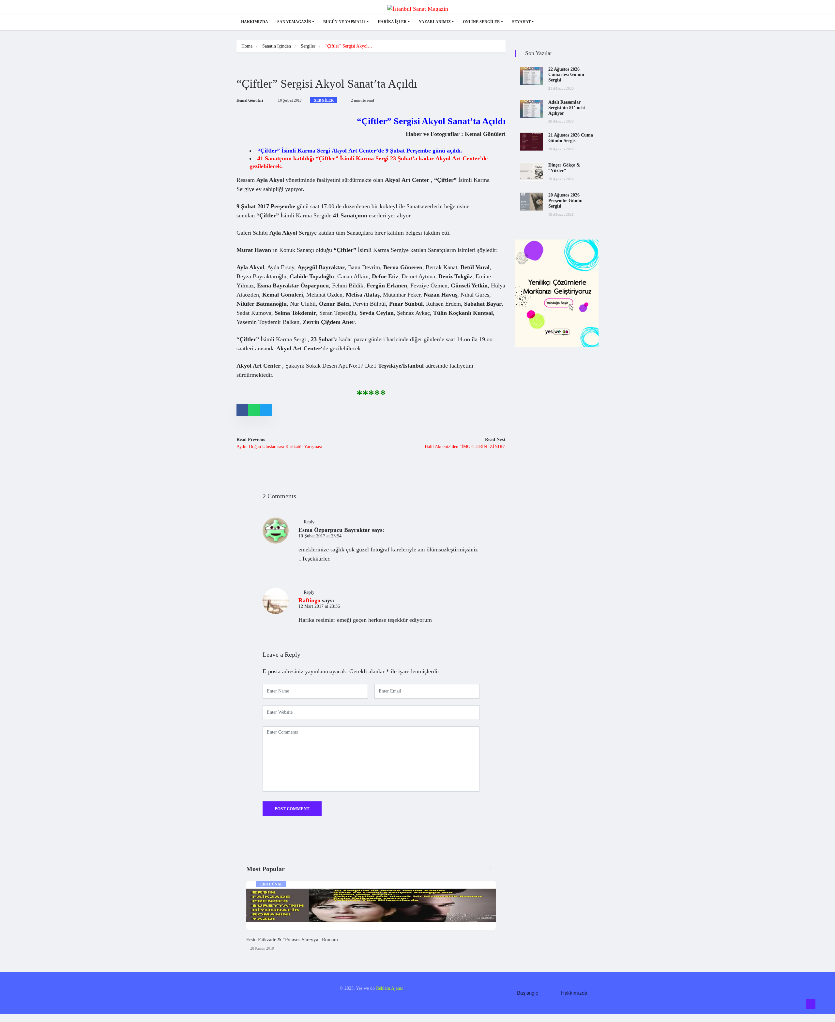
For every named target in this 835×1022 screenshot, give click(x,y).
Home (246, 46)
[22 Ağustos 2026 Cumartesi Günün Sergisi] (531, 76)
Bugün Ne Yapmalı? (344, 22)
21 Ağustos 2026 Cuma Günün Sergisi (570, 138)
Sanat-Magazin (294, 22)
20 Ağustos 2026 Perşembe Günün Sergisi (565, 201)
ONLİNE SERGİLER (481, 22)
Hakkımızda (254, 22)
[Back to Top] (810, 1004)
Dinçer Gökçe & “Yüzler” (564, 168)
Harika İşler (392, 22)
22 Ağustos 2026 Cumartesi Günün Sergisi (566, 75)
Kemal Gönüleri (249, 100)
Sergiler (308, 46)
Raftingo (309, 600)
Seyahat (521, 22)
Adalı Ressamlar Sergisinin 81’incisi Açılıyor (566, 108)
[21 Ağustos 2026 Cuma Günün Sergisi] (531, 142)
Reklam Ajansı (389, 988)
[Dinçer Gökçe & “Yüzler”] (531, 172)
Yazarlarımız (435, 22)
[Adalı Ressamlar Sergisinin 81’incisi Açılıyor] (531, 109)
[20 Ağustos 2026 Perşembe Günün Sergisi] (531, 202)
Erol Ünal (271, 884)
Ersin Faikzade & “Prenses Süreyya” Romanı (292, 939)
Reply (309, 521)
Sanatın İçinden (276, 46)
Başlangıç (527, 993)
